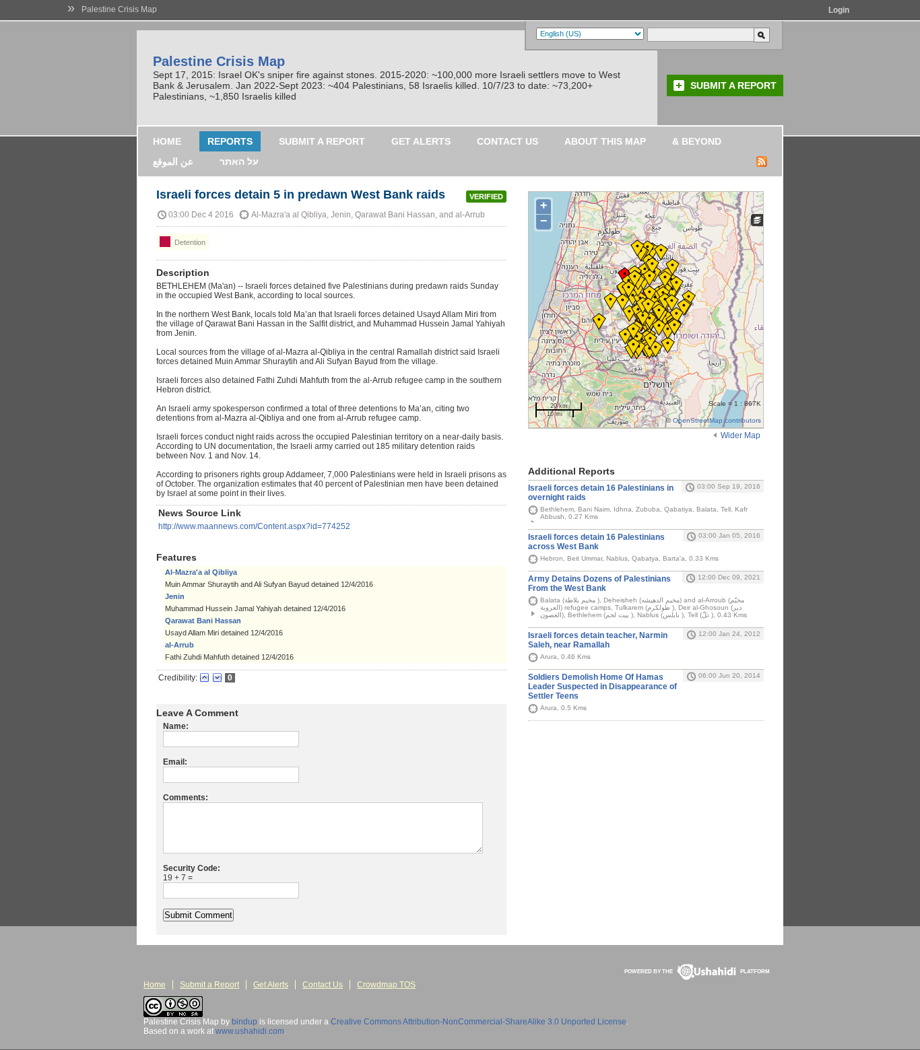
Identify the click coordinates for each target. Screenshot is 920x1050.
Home (167, 141)
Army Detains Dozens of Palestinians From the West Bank (599, 583)
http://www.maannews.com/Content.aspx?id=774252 (254, 526)
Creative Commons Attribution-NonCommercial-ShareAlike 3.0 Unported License (478, 1021)
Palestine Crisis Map (119, 9)
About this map (605, 141)
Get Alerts (421, 141)
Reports (230, 141)
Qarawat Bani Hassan (203, 621)
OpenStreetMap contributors (717, 420)
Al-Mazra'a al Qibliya (201, 572)
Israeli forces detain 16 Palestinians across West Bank (596, 541)
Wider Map (740, 435)
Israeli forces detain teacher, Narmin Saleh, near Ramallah (597, 640)
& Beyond (696, 141)
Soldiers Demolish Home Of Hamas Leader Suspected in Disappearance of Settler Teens (602, 686)
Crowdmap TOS (386, 984)
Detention (188, 242)
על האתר (239, 161)
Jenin (175, 596)
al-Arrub (179, 645)
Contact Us (507, 141)
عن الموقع (173, 161)
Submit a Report (733, 85)
